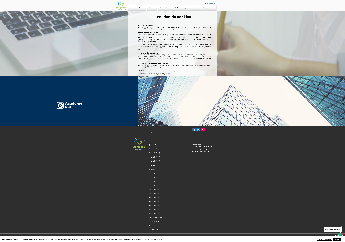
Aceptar (337, 239)
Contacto (152, 141)
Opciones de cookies (325, 239)
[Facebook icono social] (194, 129)
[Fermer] (343, 239)
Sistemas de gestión (156, 149)
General (151, 137)
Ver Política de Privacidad (155, 239)
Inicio (151, 133)
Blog (150, 225)
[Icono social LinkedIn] (198, 129)
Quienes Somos (154, 145)
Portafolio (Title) (154, 153)
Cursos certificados (155, 217)
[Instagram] (203, 129)
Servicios (152, 169)
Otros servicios (154, 221)
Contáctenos (153, 230)
